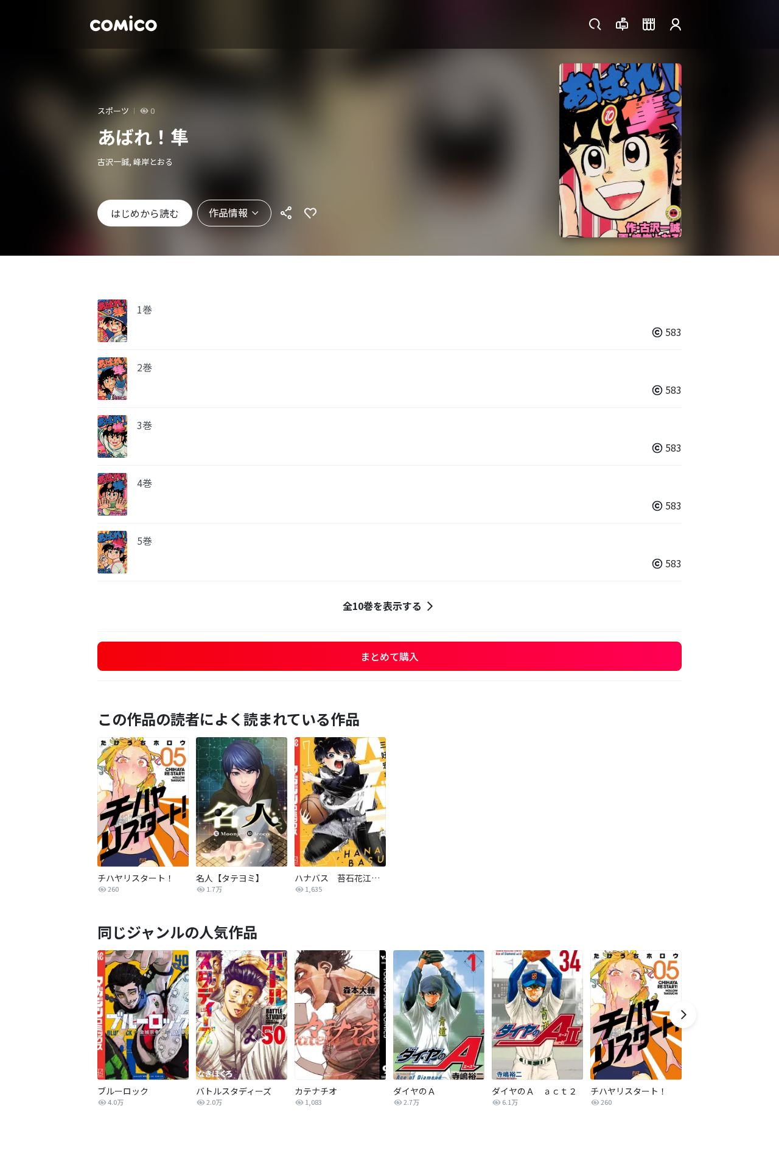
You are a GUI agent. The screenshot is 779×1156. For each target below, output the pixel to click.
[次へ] (682, 1014)
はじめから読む (145, 213)
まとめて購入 (389, 656)
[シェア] (286, 213)
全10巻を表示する (382, 605)
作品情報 (228, 212)
